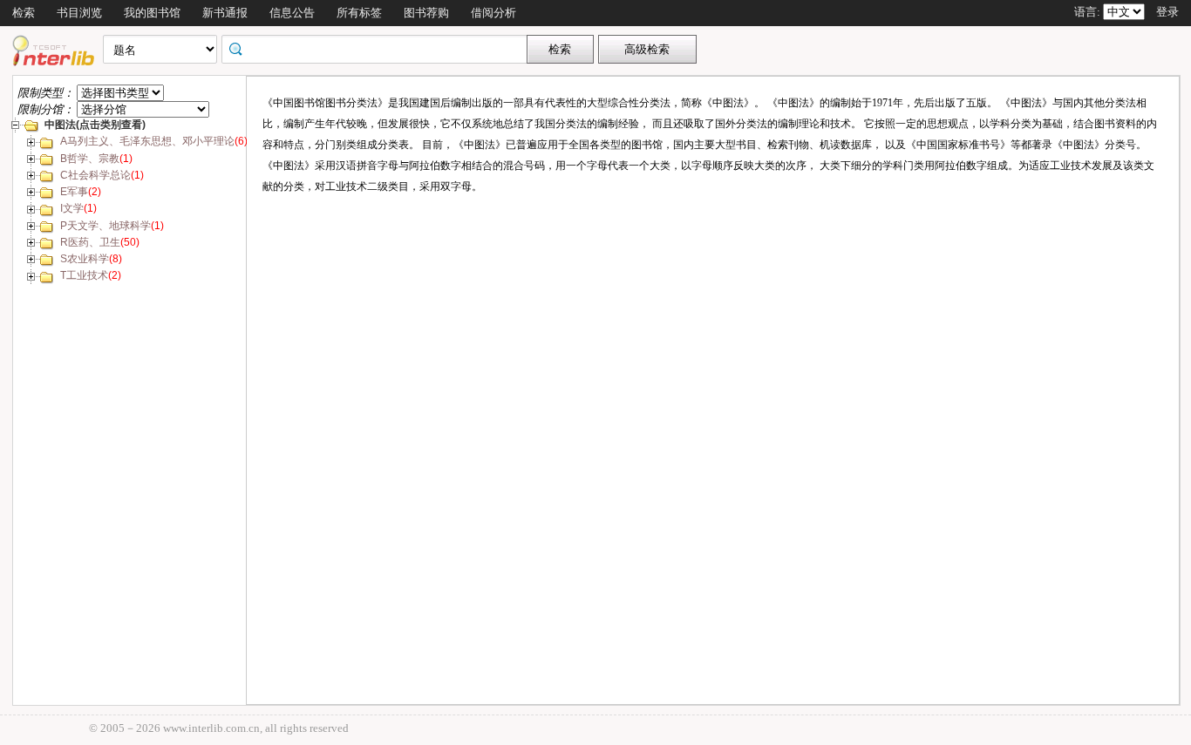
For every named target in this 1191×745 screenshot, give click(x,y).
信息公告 (292, 12)
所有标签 (359, 12)
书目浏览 (79, 12)
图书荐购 (426, 12)
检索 (23, 12)
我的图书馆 (152, 12)
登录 (1167, 11)
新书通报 (225, 12)
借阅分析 (493, 12)
